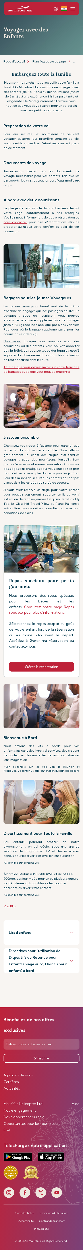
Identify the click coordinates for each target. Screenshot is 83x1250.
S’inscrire (41, 1058)
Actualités (12, 1088)
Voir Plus (10, 906)
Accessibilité (26, 1221)
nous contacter (15, 222)
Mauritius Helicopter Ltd (23, 1103)
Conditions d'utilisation (54, 1213)
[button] (64, 8)
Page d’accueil (14, 61)
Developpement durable (24, 1117)
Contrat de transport (52, 1221)
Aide (75, 1103)
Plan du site (41, 1229)
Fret (7, 1130)
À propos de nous (18, 1075)
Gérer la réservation (41, 666)
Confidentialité (24, 1213)
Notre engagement (20, 1110)
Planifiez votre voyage (49, 61)
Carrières (11, 1081)
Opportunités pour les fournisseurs (32, 1123)
